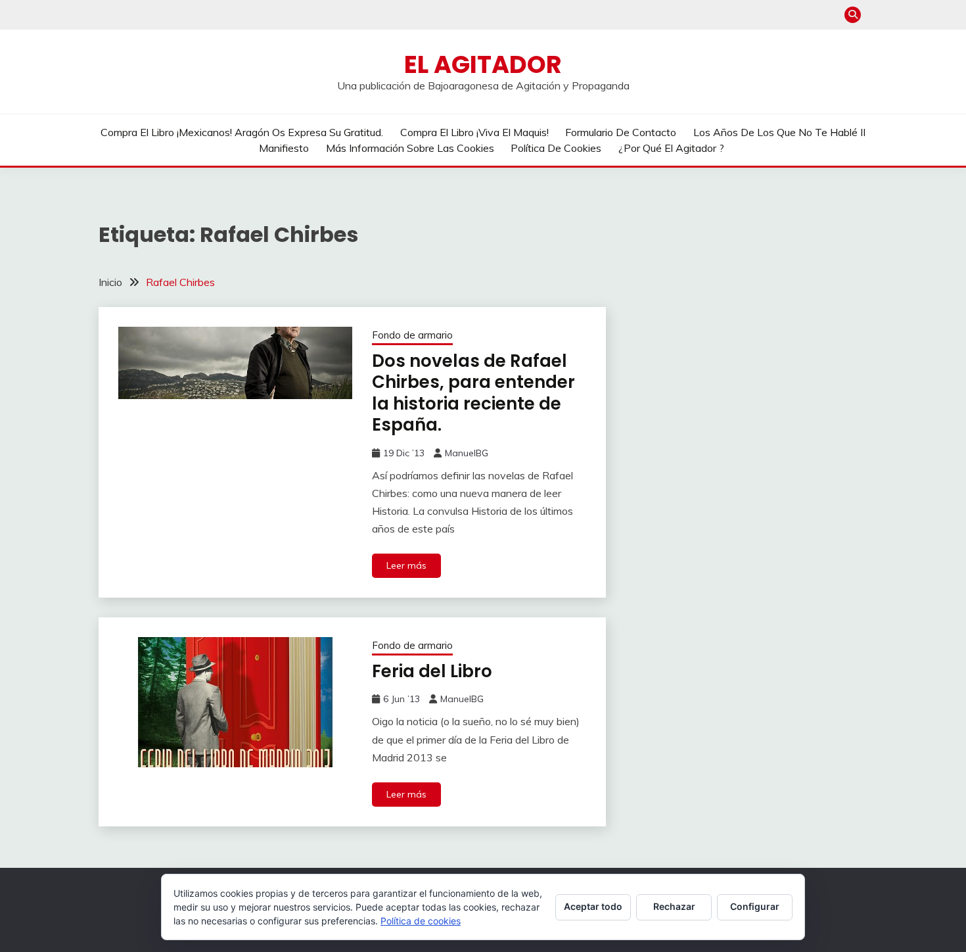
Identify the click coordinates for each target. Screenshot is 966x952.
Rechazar (674, 906)
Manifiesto (284, 148)
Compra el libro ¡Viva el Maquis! (474, 132)
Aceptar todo (593, 906)
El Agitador (483, 64)
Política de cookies (556, 148)
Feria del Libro (432, 671)
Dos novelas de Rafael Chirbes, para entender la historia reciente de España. (473, 393)
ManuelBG (466, 453)
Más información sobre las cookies (410, 148)
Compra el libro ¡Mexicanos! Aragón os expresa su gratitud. (242, 132)
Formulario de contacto (620, 132)
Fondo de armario (412, 335)
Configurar (754, 906)
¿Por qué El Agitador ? (671, 148)
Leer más (406, 565)
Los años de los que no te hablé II (779, 132)
